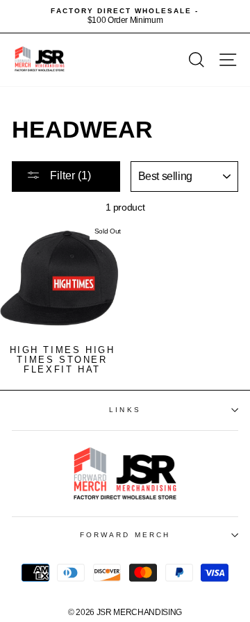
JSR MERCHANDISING (139, 612)
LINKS (124, 410)
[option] (125, 16)
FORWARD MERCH (125, 535)
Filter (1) (69, 175)
